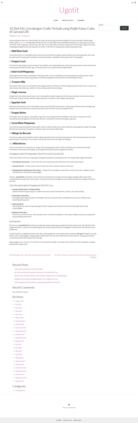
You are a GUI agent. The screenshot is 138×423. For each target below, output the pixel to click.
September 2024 (20, 378)
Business (81, 20)
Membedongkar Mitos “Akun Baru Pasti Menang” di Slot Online (30, 255)
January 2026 (19, 324)
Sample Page (77, 420)
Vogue (69, 407)
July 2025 (18, 344)
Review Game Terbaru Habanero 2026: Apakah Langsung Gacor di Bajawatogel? (40, 276)
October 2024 (19, 374)
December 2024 (20, 368)
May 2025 (18, 351)
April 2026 (18, 314)
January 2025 (19, 364)
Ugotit (69, 9)
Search (101, 25)
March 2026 (19, 318)
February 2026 (20, 321)
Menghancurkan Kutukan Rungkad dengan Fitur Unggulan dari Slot (36, 279)
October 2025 (19, 334)
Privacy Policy (68, 20)
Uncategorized (20, 390)
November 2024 (20, 371)
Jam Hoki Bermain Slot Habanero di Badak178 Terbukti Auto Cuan (36, 272)
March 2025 (19, 358)
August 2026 (19, 301)
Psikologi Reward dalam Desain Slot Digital (28, 269)
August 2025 (19, 341)
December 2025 (20, 328)
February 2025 (20, 361)
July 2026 (18, 304)
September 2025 (20, 338)
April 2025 (18, 354)
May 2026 (18, 311)
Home (56, 20)
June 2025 (18, 348)
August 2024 (19, 381)
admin (28, 36)
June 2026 (18, 308)
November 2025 (20, 331)
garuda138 (22, 43)
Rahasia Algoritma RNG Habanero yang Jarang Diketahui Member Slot (37, 282)
